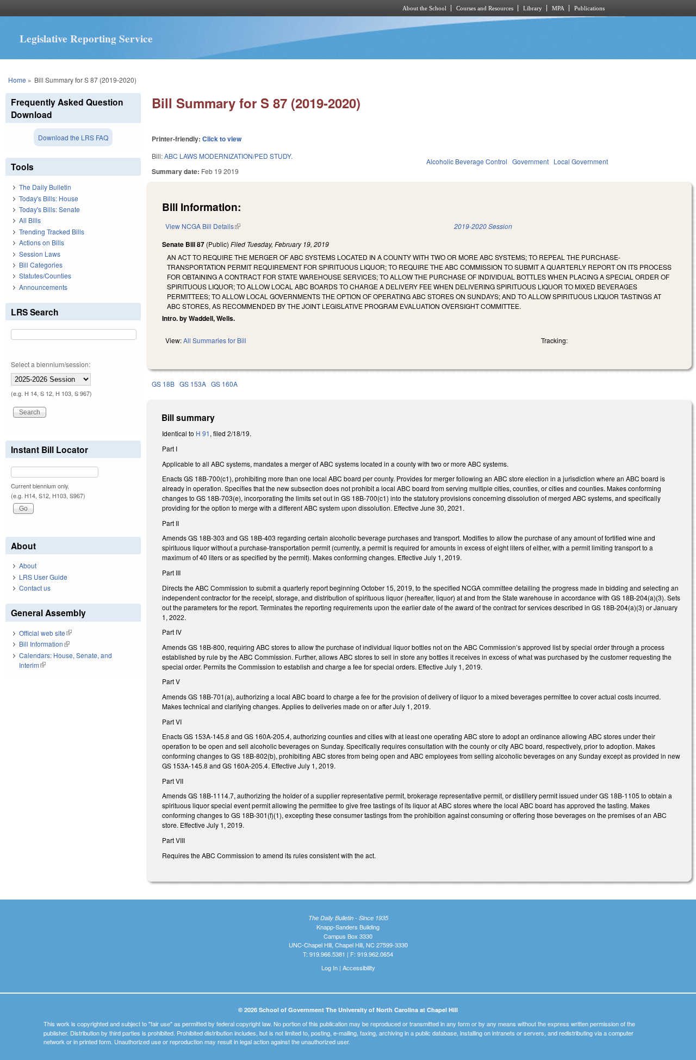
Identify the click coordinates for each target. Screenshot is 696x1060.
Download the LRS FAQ (73, 137)
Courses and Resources (484, 8)
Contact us (35, 587)
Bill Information (44, 643)
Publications (589, 8)
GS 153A (192, 383)
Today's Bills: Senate (49, 209)
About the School (424, 8)
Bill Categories (41, 264)
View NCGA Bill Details (202, 226)
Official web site (45, 632)
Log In (329, 967)
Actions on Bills (41, 242)
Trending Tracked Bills (51, 231)
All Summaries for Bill (214, 340)
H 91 (203, 433)
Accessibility (359, 967)
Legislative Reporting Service (86, 38)
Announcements (43, 287)
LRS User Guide (43, 576)
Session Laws (39, 253)
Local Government (581, 161)
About (27, 565)
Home (17, 79)
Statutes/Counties (45, 275)
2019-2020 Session (483, 226)
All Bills (30, 220)
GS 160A (224, 383)
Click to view (221, 139)
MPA (558, 8)
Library (532, 8)
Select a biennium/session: (50, 364)
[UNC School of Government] (204, 8)
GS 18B (163, 383)
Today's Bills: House (48, 198)
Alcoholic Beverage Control (466, 161)
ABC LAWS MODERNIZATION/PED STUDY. (228, 155)
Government (530, 161)
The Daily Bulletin (45, 186)
